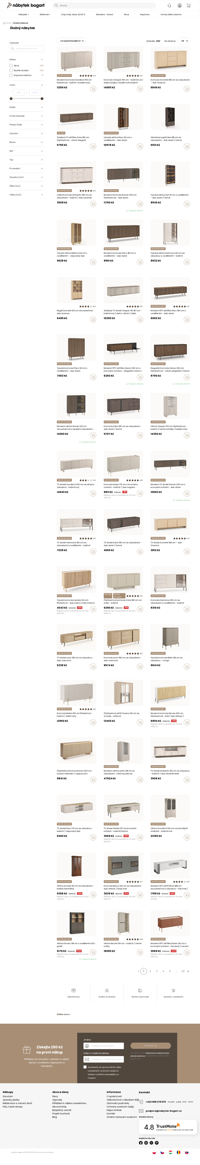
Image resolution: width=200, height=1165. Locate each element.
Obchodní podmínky (118, 1103)
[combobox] (104, 5)
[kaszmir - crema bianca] (61, 729)
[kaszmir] (58, 95)
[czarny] (111, 95)
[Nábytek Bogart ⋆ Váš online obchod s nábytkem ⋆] (26, 5)
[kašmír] (151, 95)
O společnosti (114, 1096)
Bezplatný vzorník (61, 1110)
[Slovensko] (187, 1152)
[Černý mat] (105, 901)
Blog (54, 1117)
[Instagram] (146, 1143)
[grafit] (111, 901)
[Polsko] (154, 1152)
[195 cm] (105, 442)
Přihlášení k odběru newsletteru (69, 1103)
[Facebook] (141, 1143)
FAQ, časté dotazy (13, 1106)
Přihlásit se (150, 1045)
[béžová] (111, 729)
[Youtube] (151, 1143)
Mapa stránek (114, 1110)
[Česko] (162, 1152)
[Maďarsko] (170, 1152)
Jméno (87, 1039)
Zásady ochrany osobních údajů (157, 1053)
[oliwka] (61, 95)
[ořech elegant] (58, 153)
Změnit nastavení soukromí (122, 1117)
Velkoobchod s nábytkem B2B (123, 1099)
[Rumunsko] (179, 1152)
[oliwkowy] (114, 500)
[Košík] (188, 5)
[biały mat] (111, 959)
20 (183, 971)
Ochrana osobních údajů (120, 1106)
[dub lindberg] (154, 269)
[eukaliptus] (108, 729)
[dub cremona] (108, 786)
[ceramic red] (108, 500)
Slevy (55, 1096)
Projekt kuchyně (61, 1113)
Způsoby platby (11, 1099)
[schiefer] (108, 901)
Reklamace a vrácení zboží (17, 1103)
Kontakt (111, 1113)
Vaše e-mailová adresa (96, 1053)
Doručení (8, 1096)
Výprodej (57, 1099)
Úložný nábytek (20, 23)
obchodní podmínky (137, 1056)
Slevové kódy (59, 1106)
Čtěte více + (63, 1014)
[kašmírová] (61, 153)
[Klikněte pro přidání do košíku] (93, 89)
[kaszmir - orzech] (108, 95)
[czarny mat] (111, 500)
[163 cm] (108, 442)
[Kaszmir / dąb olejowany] (61, 844)
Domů (8, 23)
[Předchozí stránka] (138, 971)
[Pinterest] (157, 1143)
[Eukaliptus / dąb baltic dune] (58, 844)
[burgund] (157, 844)
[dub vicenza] (154, 95)
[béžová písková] (105, 786)
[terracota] (105, 729)
